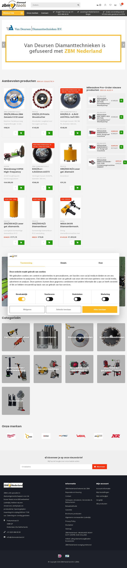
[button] (4, 45)
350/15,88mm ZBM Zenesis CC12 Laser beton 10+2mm (13, 117)
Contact (44, 13)
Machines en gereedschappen (108, 356)
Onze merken (32, 13)
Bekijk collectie (45, 81)
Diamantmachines (40, 356)
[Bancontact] (67, 556)
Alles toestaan (100, 309)
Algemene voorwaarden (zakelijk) (78, 517)
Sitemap (68, 529)
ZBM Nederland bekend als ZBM (77, 488)
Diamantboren (39, 324)
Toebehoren (6, 388)
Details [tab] (64, 263)
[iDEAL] (60, 556)
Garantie (68, 510)
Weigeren (27, 309)
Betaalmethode (71, 506)
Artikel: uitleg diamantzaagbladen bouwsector (78, 540)
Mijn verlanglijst (102, 496)
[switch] (49, 299)
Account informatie (103, 488)
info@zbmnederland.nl (15, 537)
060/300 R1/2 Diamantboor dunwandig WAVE (41, 226)
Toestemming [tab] (26, 263)
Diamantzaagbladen (73, 324)
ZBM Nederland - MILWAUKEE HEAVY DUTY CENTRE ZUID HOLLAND (78, 533)
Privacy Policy (70, 521)
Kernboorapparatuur (10, 324)
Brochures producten (73, 513)
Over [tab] (101, 263)
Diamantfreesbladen (105, 324)
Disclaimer (69, 525)
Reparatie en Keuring (73, 492)
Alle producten (101, 504)
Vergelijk (99, 500)
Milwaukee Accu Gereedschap (76, 356)
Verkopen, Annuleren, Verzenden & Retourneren (78, 501)
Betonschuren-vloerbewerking (13, 356)
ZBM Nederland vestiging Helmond (78, 545)
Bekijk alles (106, 90)
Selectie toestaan (63, 309)
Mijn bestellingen (102, 492)
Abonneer (100, 467)
